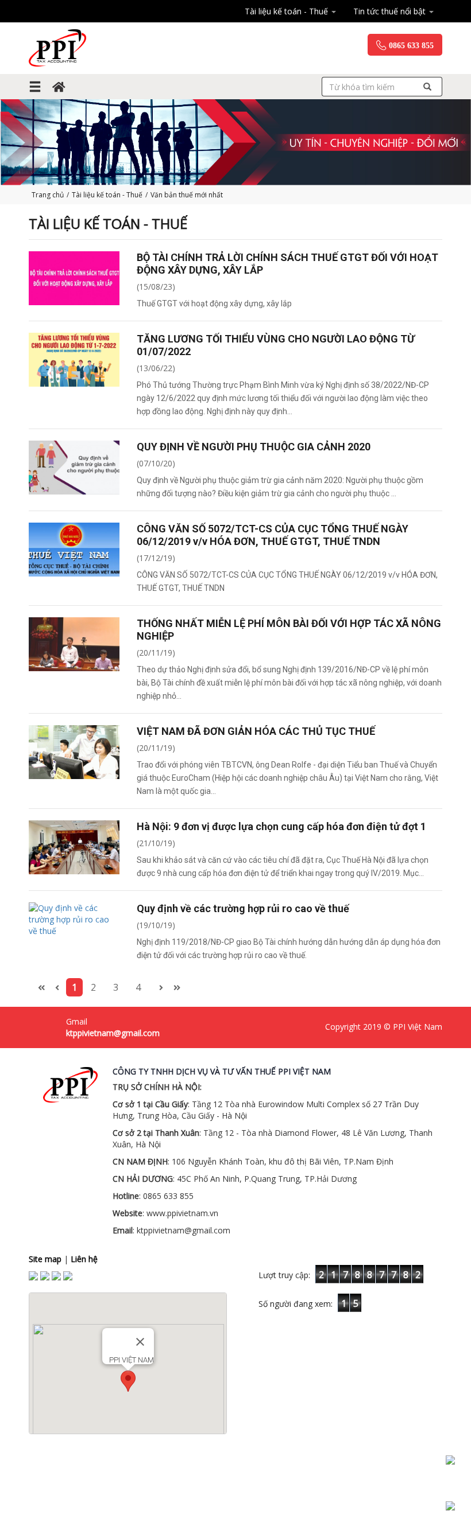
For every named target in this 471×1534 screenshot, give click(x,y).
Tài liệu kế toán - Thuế (287, 11)
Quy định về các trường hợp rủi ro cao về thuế (243, 908)
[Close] (140, 1342)
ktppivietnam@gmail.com (113, 1032)
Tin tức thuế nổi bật (390, 11)
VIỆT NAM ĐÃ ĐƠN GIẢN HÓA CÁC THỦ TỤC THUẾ (256, 731)
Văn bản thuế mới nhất (186, 195)
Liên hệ (84, 1258)
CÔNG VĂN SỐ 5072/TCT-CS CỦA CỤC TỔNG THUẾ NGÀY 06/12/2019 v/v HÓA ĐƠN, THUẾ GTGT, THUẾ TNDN (272, 535)
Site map (45, 1258)
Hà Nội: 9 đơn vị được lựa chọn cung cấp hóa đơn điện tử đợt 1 (281, 826)
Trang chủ (48, 195)
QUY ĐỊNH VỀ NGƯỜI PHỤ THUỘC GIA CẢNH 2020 (253, 447)
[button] (128, 1381)
